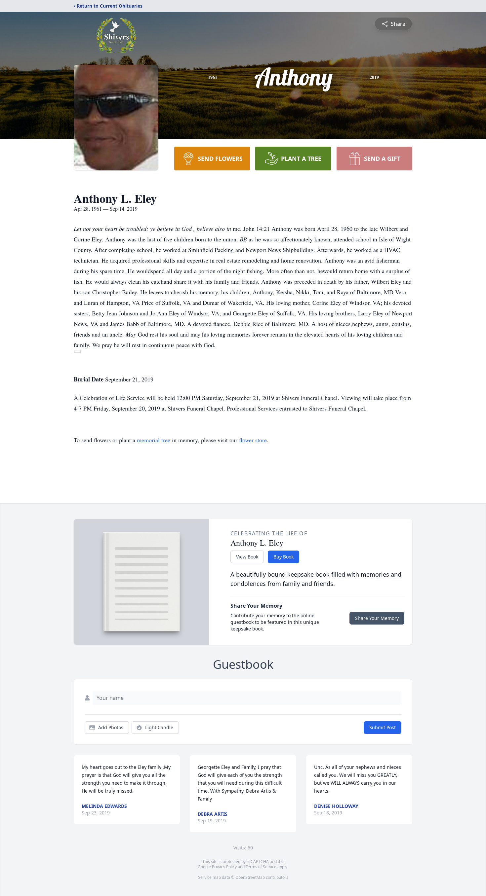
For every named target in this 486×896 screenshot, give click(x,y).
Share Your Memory (377, 618)
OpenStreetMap (250, 877)
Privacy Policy (224, 867)
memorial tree (153, 440)
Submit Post (382, 727)
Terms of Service (261, 867)
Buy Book (283, 557)
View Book (247, 557)
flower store (253, 440)
